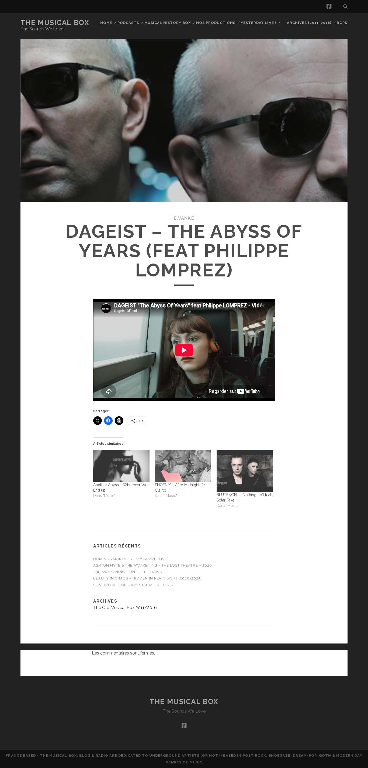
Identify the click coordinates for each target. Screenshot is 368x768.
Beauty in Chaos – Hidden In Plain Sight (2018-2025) (147, 578)
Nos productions (216, 23)
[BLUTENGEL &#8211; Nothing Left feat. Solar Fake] (245, 471)
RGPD (342, 23)
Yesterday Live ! (258, 23)
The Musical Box (54, 23)
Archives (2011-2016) (309, 23)
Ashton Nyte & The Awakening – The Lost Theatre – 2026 (152, 565)
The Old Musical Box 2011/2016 (125, 607)
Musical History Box (167, 23)
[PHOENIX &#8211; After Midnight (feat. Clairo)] (183, 466)
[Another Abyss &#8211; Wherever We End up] (121, 466)
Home (106, 23)
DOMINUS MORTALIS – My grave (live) (131, 559)
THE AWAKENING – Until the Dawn (128, 572)
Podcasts (128, 23)
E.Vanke (184, 218)
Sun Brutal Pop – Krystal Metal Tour (133, 585)
